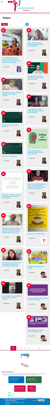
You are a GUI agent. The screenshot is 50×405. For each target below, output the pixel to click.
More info (8, 404)
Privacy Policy (12, 394)
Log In (10, 1)
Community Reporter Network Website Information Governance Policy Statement (26, 397)
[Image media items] (3, 30)
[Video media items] (3, 80)
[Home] (24, 11)
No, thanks (41, 400)
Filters (4, 24)
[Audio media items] (29, 130)
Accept (34, 400)
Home (10, 392)
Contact (11, 395)
